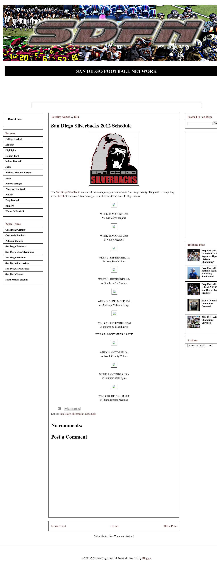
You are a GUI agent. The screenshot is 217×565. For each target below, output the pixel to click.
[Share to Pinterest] (79, 408)
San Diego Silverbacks (68, 192)
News (8, 178)
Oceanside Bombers (15, 235)
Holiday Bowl (12, 156)
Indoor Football (13, 161)
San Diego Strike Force (17, 268)
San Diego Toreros (14, 274)
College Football (13, 139)
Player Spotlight (13, 183)
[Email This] (66, 408)
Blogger (146, 558)
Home (114, 526)
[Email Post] (59, 408)
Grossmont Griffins (15, 229)
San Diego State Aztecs (17, 263)
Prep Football (12, 200)
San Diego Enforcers (15, 246)
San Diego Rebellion (15, 257)
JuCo (8, 167)
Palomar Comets (14, 241)
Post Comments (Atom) (121, 536)
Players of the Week (15, 189)
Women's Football (14, 211)
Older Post (170, 526)
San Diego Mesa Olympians (19, 252)
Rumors (9, 205)
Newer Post (58, 526)
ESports (9, 144)
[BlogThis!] (69, 408)
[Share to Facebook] (75, 408)
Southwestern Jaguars (16, 279)
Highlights (10, 150)
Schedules (90, 413)
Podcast (9, 194)
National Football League (18, 172)
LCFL (61, 196)
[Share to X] (72, 408)
